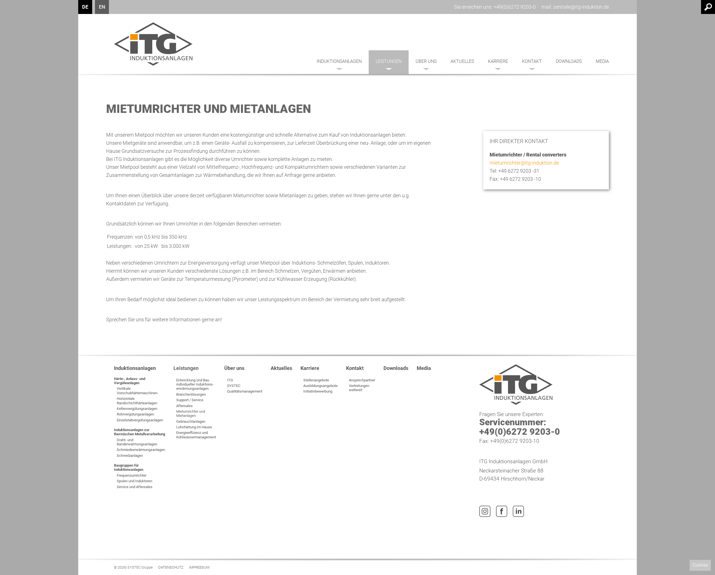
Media (602, 61)
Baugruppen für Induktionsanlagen (128, 467)
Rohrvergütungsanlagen (135, 414)
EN (102, 7)
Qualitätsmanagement (244, 391)
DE (85, 7)
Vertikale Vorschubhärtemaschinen (137, 390)
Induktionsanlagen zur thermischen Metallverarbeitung (139, 432)
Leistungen (389, 61)
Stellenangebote (316, 380)
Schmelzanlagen (130, 455)
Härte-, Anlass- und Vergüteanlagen (129, 381)
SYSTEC (233, 386)
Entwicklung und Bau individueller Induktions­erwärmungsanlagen (195, 384)
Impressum (199, 567)
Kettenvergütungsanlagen (137, 409)
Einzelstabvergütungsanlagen (140, 420)
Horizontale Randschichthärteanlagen (137, 400)
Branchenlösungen (191, 394)
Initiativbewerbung (317, 391)
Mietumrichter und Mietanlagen (190, 413)
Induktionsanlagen (339, 61)
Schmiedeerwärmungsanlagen (141, 450)
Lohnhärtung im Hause (194, 427)
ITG (230, 380)
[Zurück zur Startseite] (153, 44)
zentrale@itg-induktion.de (581, 7)
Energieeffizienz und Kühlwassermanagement (196, 435)
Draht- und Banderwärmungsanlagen (137, 442)
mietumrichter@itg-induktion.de (524, 163)
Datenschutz (170, 567)
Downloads (569, 61)
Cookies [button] (700, 565)
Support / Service (189, 400)
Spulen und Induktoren (134, 481)
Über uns (426, 61)
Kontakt (532, 61)
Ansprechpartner (362, 380)
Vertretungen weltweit (359, 388)
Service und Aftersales (134, 487)
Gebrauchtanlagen (190, 421)
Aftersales (184, 406)
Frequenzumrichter (131, 475)
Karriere (498, 61)
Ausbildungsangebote (320, 386)
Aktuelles (462, 61)
